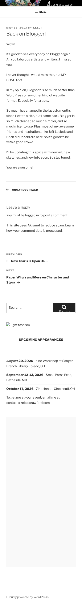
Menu (43, 12)
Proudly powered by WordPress (27, 597)
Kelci (37, 27)
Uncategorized (25, 189)
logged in (32, 215)
